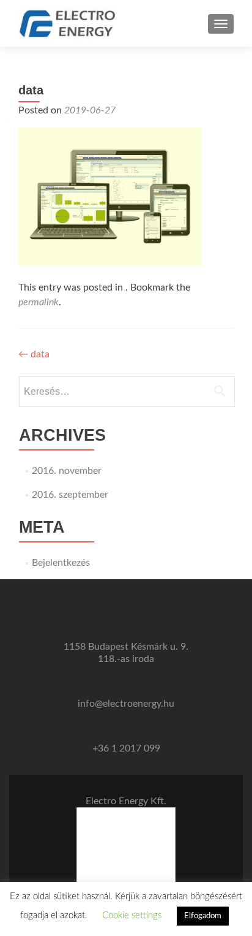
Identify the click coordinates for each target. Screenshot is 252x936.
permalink (38, 302)
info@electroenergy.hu (126, 704)
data (34, 354)
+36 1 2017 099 (126, 748)
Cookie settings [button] (131, 915)
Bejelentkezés (61, 563)
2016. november (67, 471)
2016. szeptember (70, 495)
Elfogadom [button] (202, 916)
